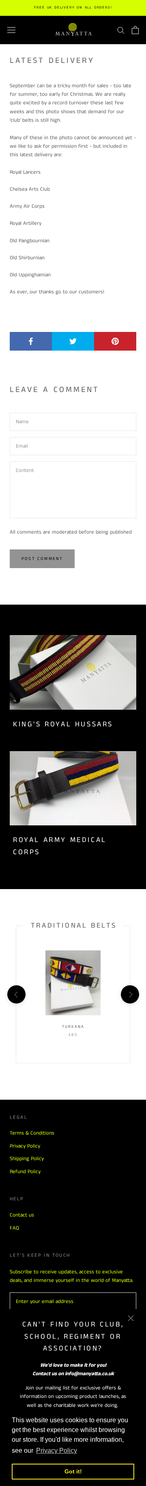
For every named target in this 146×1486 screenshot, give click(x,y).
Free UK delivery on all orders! (73, 7)
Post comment (42, 559)
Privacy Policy (25, 1146)
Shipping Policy (27, 1159)
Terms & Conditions (32, 1133)
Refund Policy (25, 1172)
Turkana (73, 1026)
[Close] (131, 1318)
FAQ (14, 1228)
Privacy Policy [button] (56, 1450)
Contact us (22, 1215)
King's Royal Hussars (63, 724)
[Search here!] (121, 29)
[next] (129, 994)
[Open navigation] (11, 30)
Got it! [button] (73, 1471)
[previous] (16, 994)
